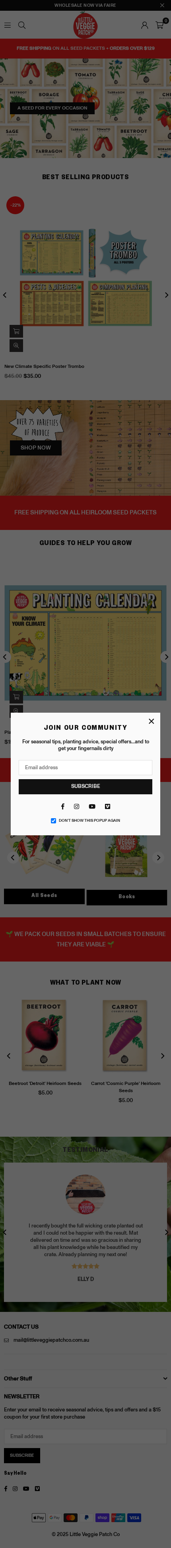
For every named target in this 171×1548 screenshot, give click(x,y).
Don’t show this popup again (89, 820)
